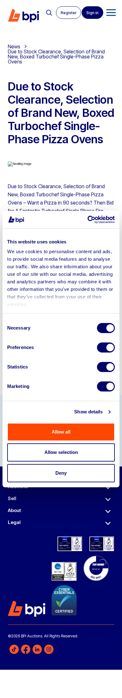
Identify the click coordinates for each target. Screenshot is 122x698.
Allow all (61, 431)
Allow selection (61, 452)
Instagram (48, 649)
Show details (88, 411)
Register (68, 12)
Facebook (25, 649)
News (14, 46)
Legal (14, 522)
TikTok (14, 649)
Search (49, 13)
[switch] (106, 347)
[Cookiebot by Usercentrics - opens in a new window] (88, 219)
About (14, 510)
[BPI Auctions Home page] (23, 15)
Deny (61, 473)
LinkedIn (37, 649)
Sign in (92, 12)
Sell (12, 498)
